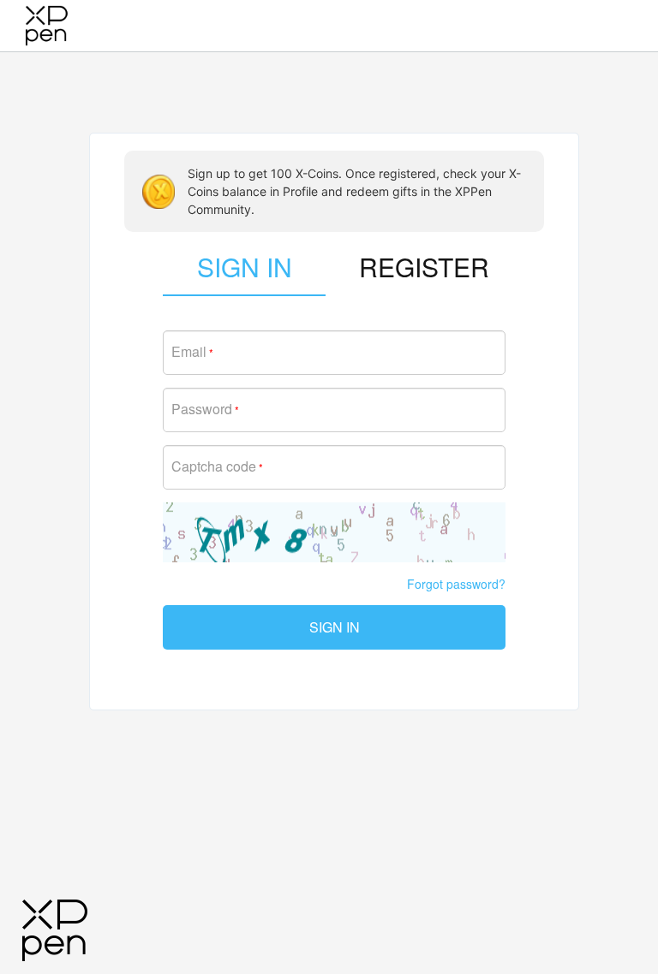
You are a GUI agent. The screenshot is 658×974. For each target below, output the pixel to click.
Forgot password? (456, 583)
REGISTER (424, 266)
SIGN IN (334, 627)
